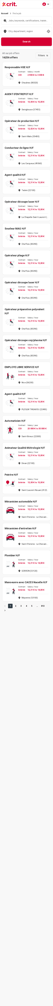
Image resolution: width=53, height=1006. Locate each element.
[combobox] (26, 32)
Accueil (4, 13)
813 (43, 606)
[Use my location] (48, 31)
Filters (41, 55)
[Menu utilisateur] (46, 4)
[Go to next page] (5, 610)
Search (26, 41)
